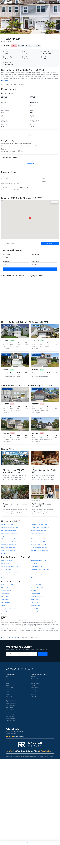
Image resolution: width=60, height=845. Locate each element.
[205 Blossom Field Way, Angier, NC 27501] (15, 423)
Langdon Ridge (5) (35, 611)
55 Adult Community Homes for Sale (40, 569)
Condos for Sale (9, 707)
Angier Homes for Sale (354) (8, 547)
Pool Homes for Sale (6, 569)
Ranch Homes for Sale (36, 575)
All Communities (5, 613)
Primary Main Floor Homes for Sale (10, 572)
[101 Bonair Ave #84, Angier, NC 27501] (15, 331)
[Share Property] (54, 2)
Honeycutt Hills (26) (36, 585)
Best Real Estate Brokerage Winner (26, 751)
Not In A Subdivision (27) (7, 585)
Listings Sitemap (42, 756)
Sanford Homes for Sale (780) (38, 530)
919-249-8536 (19, 736)
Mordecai (33, 689)
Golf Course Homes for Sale (8, 575)
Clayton (7, 683)
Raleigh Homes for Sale (11, 703)
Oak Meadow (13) (35, 593)
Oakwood (33, 694)
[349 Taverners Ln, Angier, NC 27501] (45, 360)
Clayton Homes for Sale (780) (8, 530)
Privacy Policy (50, 756)
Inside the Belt (34, 687)
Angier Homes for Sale (6, 560)
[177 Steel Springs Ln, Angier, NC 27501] (15, 360)
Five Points (33, 685)
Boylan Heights (34, 678)
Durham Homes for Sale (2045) (39, 524)
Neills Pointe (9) (35, 599)
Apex (7, 676)
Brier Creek (33, 676)
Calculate (30, 269)
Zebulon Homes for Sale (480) (8, 541)
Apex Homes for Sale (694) (37, 533)
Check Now (43, 654)
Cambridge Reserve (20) (37, 587)
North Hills (33, 692)
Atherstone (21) (5, 587)
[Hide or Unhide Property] (50, 2)
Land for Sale (34, 563)
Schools (3, 577)
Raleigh (7, 694)
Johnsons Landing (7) (36, 605)
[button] (18, 669)
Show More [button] (29, 135)
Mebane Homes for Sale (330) (8, 550)
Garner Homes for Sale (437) (38, 541)
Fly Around (6, 32)
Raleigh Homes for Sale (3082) (8, 524)
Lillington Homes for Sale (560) (9, 539)
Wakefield (33, 696)
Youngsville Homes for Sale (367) (39, 544)
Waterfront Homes (10, 716)
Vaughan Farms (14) (6, 590)
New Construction (10, 709)
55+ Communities (10, 714)
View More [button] (4, 80)
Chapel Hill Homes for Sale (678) (9, 536)
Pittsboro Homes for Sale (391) (8, 544)
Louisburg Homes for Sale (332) (39, 547)
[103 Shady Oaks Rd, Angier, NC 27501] (45, 331)
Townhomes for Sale (6, 563)
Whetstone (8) (34, 602)
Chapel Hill (8, 681)
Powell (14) (33, 590)
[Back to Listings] (2, 2)
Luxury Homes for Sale (36, 566)
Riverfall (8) (4, 605)
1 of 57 (57, 32)
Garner (7, 689)
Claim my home (30, 163)
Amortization (35, 261)
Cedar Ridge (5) (5, 611)
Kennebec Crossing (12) (37, 596)
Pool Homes (9, 722)
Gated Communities (11, 718)
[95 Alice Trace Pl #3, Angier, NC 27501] (15, 394)
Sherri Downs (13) (5, 596)
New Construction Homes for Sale (9, 566)
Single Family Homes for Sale (38, 560)
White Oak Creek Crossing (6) (8, 608)
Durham (8, 685)
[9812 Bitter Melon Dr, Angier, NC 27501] (45, 394)
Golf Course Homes (10, 720)
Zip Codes (33, 577)
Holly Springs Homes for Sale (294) (39, 550)
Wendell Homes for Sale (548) (38, 539)
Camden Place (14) (6, 593)
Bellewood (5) (34, 608)
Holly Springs (9, 692)
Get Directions (49, 243)
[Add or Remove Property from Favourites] (57, 2)
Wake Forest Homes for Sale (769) (9, 533)
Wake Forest (9, 696)
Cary (7, 678)
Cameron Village (35, 681)
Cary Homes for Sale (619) (37, 536)
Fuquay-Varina (9, 687)
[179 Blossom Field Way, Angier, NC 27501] (45, 423)
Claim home (30, 842)
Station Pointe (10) (5, 599)
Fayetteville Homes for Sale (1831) (9, 527)
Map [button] (53, 202)
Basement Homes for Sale (37, 572)
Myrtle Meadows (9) (6, 602)
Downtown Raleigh (35, 683)
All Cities (3, 553)
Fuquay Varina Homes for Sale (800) (40, 527)
